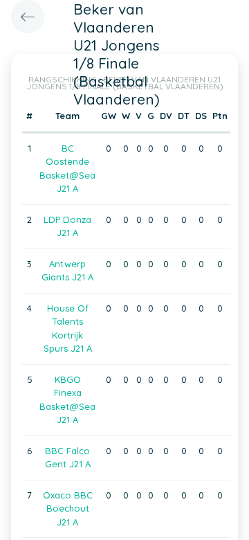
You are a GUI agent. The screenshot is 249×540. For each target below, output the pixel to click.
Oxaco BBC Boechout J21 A (68, 508)
